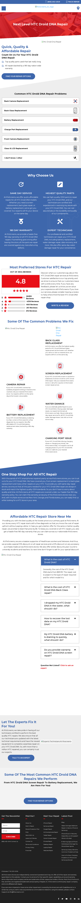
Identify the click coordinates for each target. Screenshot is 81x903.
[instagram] (70, 899)
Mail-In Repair (30, 826)
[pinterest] (74, 899)
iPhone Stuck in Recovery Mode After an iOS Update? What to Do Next (69, 836)
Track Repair (73, 2)
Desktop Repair (48, 844)
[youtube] (66, 899)
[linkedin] (78, 899)
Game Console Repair (50, 838)
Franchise (28, 850)
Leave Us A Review (31, 838)
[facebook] (58, 899)
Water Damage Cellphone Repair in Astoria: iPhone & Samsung (69, 828)
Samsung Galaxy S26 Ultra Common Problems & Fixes (69, 851)
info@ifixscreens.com (16, 892)
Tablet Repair (47, 835)
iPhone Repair (47, 823)
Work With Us (30, 835)
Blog (62, 822)
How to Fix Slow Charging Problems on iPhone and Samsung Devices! (69, 858)
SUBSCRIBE (10, 837)
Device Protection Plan (32, 829)
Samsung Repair (48, 826)
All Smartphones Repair (50, 832)
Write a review (60, 305)
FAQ (27, 832)
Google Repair (47, 829)
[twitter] (62, 899)
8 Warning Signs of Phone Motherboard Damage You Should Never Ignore (69, 844)
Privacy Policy (30, 847)
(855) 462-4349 (6, 841)
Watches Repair (48, 850)
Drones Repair (47, 841)
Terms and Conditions (32, 844)
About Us (28, 823)
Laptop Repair (47, 847)
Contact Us (29, 841)
